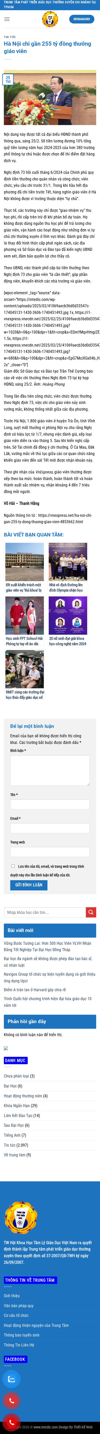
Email (15, 818)
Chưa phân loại (16, 1076)
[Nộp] (91, 912)
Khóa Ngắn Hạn (17, 1105)
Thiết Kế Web (83, 1427)
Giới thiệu (12, 1295)
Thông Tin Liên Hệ (19, 1345)
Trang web (17, 842)
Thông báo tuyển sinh (21, 1335)
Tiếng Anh (12, 1135)
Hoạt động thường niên (23, 1096)
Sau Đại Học (14, 1125)
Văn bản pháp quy (19, 1305)
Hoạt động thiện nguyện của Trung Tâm (36, 1325)
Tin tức (10, 37)
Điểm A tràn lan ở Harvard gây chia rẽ (35, 989)
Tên (14, 795)
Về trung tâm (14, 1155)
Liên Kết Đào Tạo (18, 1115)
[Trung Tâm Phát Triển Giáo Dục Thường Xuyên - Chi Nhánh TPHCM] (50, 19)
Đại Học (10, 1086)
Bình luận (18, 751)
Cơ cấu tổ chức (16, 1315)
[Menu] (7, 19)
